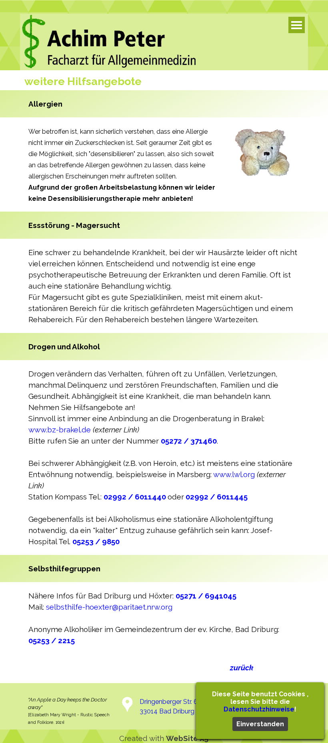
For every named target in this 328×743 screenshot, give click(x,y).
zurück (241, 667)
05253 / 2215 (51, 640)
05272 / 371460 (189, 440)
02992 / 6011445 (217, 496)
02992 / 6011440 (135, 496)
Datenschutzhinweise (259, 709)
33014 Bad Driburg (167, 711)
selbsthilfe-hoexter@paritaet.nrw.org (109, 606)
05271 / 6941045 (206, 595)
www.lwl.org (234, 474)
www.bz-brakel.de (59, 429)
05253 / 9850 (96, 541)
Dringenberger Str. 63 (170, 701)
